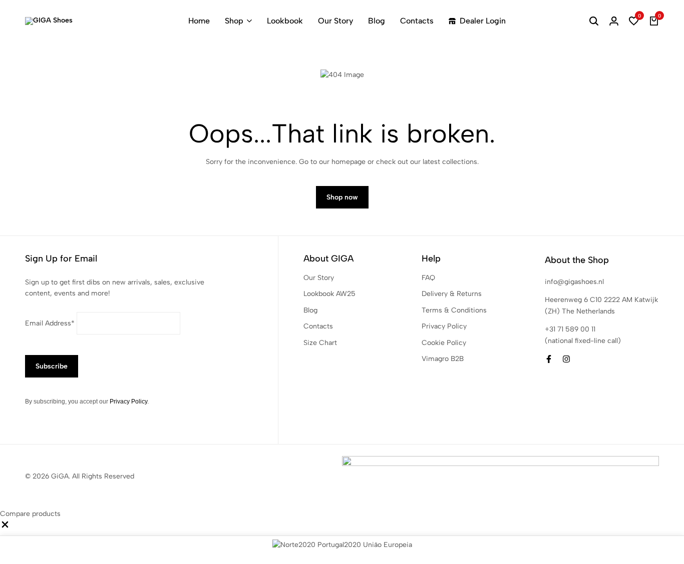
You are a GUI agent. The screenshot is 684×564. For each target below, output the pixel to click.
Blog (376, 21)
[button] (634, 21)
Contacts (417, 21)
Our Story (335, 21)
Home (199, 21)
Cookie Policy (444, 342)
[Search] (594, 21)
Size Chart (320, 342)
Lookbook (285, 21)
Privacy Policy (128, 401)
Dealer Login (483, 21)
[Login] (614, 21)
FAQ (428, 278)
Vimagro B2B (443, 358)
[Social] (549, 359)
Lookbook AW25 (329, 294)
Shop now (342, 197)
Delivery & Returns (452, 294)
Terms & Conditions (454, 310)
